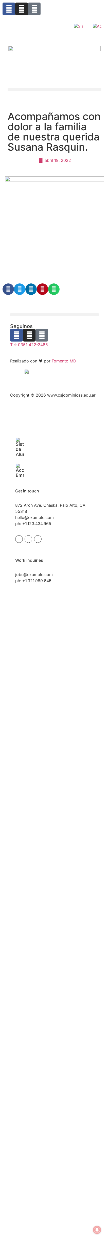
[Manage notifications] (97, 1230)
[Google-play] (34, 9)
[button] (54, 89)
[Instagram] (21, 9)
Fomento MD (64, 360)
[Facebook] (9, 9)
